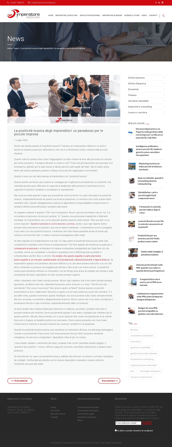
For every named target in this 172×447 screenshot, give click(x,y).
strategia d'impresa (150, 371)
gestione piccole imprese (143, 353)
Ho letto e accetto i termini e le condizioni (135, 431)
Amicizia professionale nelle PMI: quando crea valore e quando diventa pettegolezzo (150, 268)
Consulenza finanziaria (88, 410)
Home (50, 15)
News (144, 15)
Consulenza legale (86, 413)
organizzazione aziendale (143, 365)
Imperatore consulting (66, 15)
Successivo (108, 380)
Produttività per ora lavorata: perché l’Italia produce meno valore (148, 238)
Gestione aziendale (138, 101)
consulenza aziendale (141, 335)
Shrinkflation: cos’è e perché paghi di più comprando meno (148, 195)
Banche (134, 329)
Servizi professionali (90, 15)
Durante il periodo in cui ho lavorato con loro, (53, 224)
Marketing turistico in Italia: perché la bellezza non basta (150, 166)
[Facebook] (156, 2)
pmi (132, 371)
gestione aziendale (140, 347)
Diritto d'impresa (137, 83)
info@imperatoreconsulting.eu (43, 2)
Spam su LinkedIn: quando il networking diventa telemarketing (150, 181)
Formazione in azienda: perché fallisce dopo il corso (150, 209)
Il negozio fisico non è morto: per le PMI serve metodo (151, 282)
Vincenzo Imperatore (141, 377)
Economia (133, 89)
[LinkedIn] (159, 2)
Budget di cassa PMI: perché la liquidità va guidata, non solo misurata (150, 311)
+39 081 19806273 (17, 2)
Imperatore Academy (112, 15)
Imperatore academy (87, 417)
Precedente (21, 380)
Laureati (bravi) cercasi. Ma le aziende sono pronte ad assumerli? (151, 224)
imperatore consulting (142, 359)
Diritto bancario (136, 77)
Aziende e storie (132, 15)
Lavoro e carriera (137, 112)
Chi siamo (55, 410)
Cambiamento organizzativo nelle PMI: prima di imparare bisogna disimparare (150, 296)
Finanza (132, 95)
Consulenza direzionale (88, 407)
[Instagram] (163, 2)
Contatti (153, 15)
